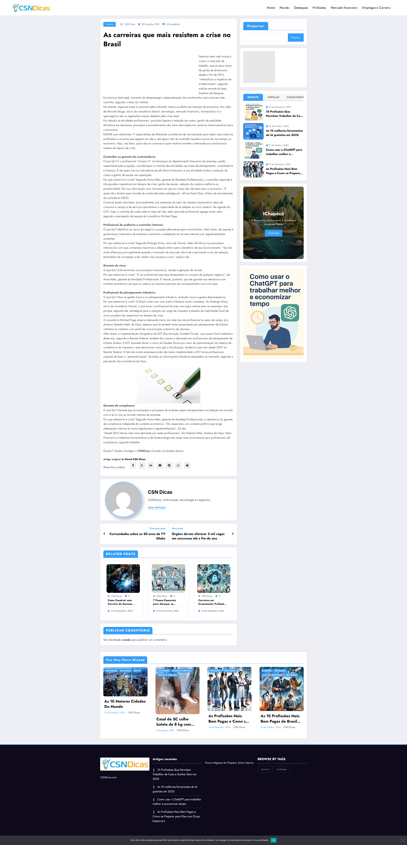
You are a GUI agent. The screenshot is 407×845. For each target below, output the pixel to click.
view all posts (157, 507)
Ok (273, 840)
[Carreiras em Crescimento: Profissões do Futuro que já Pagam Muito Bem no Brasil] (214, 578)
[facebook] (133, 465)
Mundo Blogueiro (271, 683)
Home (271, 7)
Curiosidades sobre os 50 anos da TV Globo (137, 536)
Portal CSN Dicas (135, 459)
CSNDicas (144, 451)
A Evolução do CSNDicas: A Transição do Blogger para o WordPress (281, 699)
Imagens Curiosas (129, 670)
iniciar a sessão (122, 640)
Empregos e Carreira (376, 7)
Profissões (319, 7)
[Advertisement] (259, 67)
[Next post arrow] (233, 533)
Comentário (294, 97)
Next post (177, 528)
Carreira (110, 24)
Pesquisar (255, 26)
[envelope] (160, 465)
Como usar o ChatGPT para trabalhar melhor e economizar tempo (284, 152)
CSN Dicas (129, 24)
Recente (253, 97)
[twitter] (141, 465)
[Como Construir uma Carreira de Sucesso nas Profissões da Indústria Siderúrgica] (123, 578)
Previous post (157, 528)
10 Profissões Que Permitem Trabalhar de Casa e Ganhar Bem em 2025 (284, 114)
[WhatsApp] (178, 465)
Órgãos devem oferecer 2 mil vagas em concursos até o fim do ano (198, 536)
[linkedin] (151, 465)
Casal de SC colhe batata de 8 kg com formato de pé (121, 721)
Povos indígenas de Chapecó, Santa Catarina (229, 763)
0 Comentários (173, 24)
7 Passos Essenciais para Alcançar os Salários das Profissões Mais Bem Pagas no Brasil (166, 602)
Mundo (284, 7)
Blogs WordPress (284, 670)
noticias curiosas (115, 675)
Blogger (267, 670)
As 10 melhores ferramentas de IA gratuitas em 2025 (284, 133)
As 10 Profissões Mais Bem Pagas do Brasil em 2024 (228, 718)
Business (266, 675)
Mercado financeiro (344, 7)
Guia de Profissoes (220, 675)
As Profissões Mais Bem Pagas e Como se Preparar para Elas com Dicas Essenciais (283, 171)
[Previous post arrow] (104, 533)
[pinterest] (169, 465)
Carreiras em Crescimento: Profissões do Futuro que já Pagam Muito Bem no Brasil (212, 602)
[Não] (403, 840)
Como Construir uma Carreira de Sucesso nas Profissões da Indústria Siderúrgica (120, 602)
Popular (273, 97)
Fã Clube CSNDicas (271, 679)
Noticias (288, 683)
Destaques (301, 7)
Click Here (273, 233)
